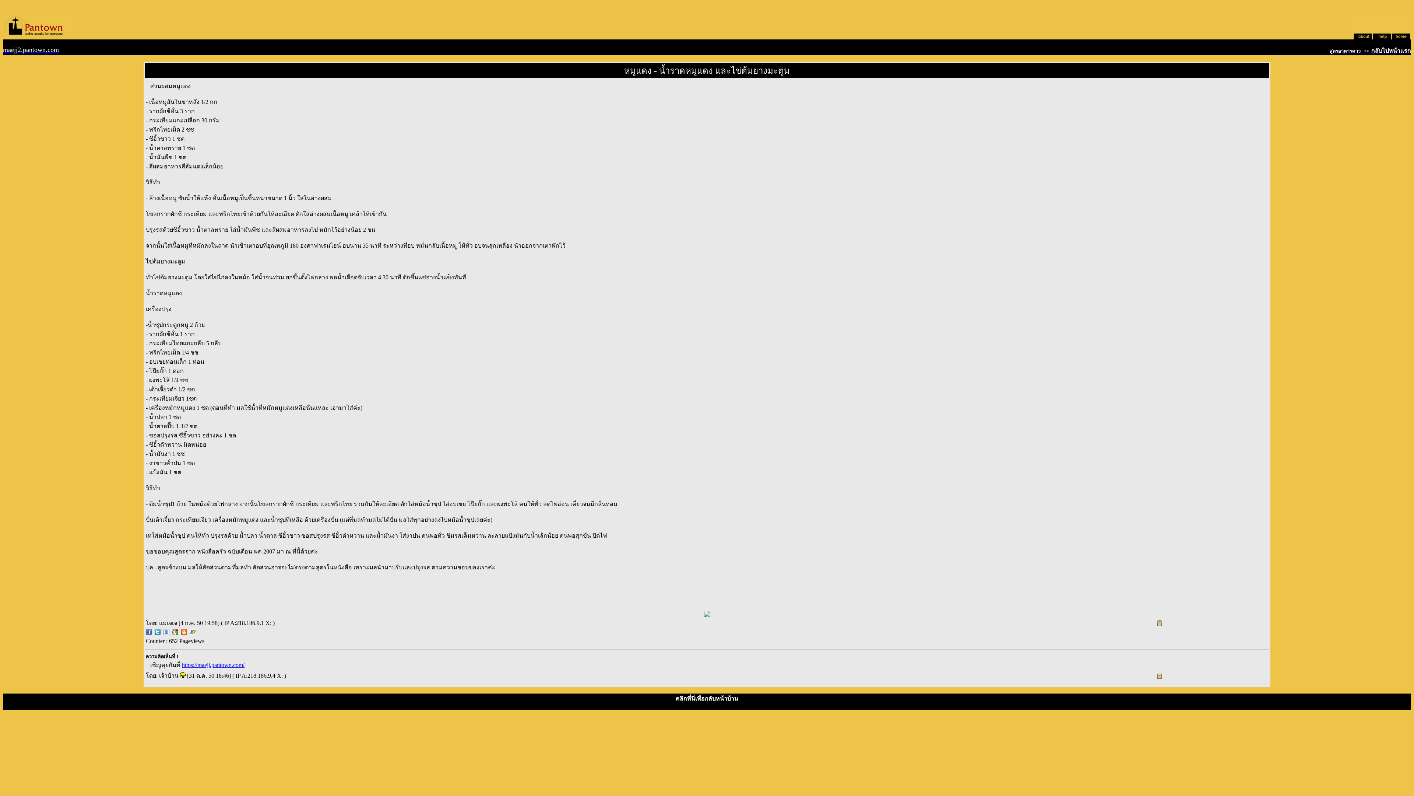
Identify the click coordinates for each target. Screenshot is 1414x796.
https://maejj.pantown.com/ (213, 665)
